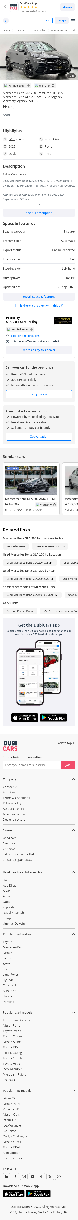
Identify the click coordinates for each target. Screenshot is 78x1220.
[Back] (6, 21)
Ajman (7, 896)
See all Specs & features (39, 297)
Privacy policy (12, 803)
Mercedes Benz (16, 546)
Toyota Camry (12, 1036)
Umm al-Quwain (14, 924)
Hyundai (8, 980)
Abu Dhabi (10, 885)
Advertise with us (14, 814)
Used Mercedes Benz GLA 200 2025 (28, 578)
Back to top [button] (64, 743)
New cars (9, 843)
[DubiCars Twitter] (50, 1176)
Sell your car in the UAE (19, 854)
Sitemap (8, 830)
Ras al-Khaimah (13, 913)
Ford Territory (12, 1158)
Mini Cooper (11, 1153)
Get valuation (39, 437)
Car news (9, 849)
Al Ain (7, 891)
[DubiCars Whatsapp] (59, 1176)
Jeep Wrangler (12, 1069)
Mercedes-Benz (13, 947)
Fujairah (8, 907)
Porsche (8, 1002)
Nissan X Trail (12, 1142)
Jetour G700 (11, 1120)
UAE (6, 880)
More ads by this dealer (39, 350)
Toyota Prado (12, 1031)
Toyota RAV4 (11, 1147)
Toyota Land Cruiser (16, 1020)
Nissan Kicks (11, 1115)
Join (68, 765)
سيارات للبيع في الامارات (17, 860)
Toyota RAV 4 (11, 1047)
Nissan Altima (12, 1042)
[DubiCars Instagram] (24, 1176)
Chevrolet (9, 985)
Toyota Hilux (11, 1064)
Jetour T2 (9, 1098)
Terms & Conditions (16, 798)
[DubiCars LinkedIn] (6, 1176)
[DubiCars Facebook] (15, 1176)
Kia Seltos (9, 1131)
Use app (62, 20)
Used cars (10, 838)
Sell (48, 20)
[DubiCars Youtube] (32, 1176)
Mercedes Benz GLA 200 (50, 546)
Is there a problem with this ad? (41, 306)
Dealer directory (14, 820)
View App (67, 7)
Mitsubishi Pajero (15, 1074)
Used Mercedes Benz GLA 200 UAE (27, 562)
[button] (5, 7)
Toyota (7, 942)
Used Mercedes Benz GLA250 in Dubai (30, 595)
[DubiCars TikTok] (41, 1176)
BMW (6, 964)
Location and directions (25, 335)
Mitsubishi (10, 991)
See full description (39, 213)
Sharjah (8, 918)
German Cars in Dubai (20, 611)
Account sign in (13, 809)
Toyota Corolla (13, 1058)
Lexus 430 (9, 1080)
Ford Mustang (12, 1053)
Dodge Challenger (15, 1136)
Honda (7, 996)
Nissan (7, 953)
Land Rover (10, 975)
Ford (6, 969)
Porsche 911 (11, 1109)
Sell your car (39, 394)
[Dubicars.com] (10, 746)
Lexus (7, 958)
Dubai (7, 902)
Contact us (10, 787)
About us (9, 792)
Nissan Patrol (12, 1025)
